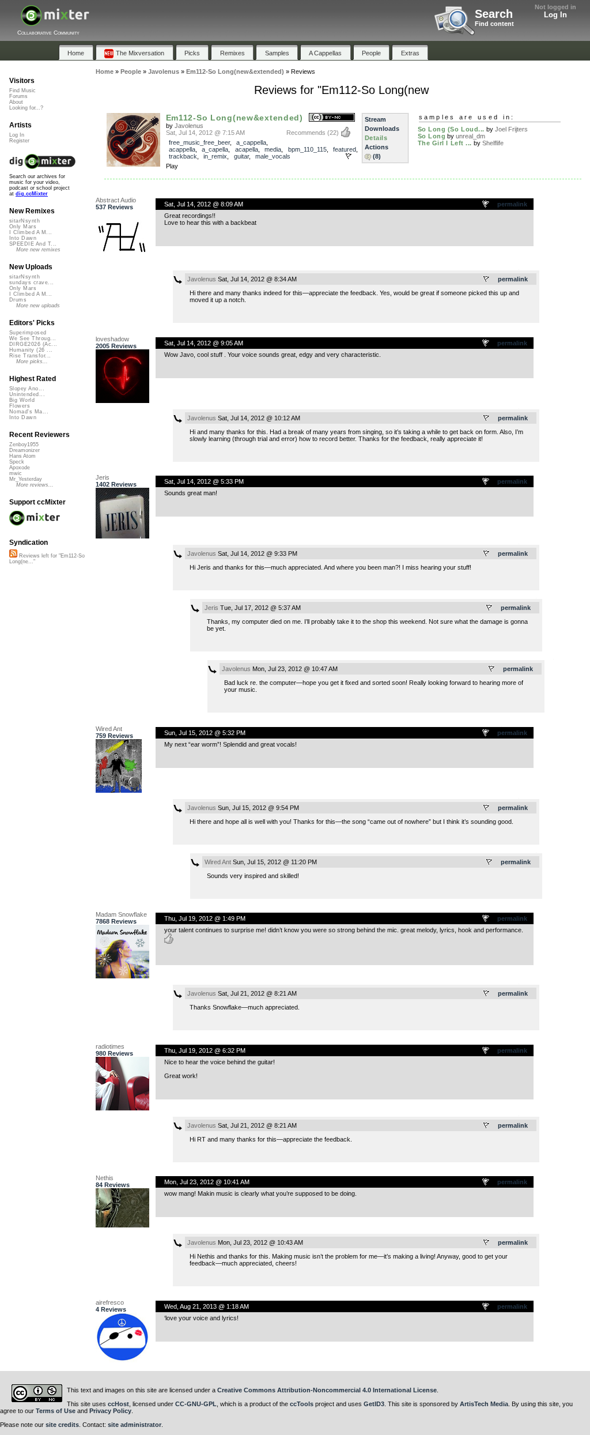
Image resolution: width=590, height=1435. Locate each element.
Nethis (105, 1177)
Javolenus (189, 125)
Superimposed (28, 333)
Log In (555, 14)
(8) (377, 156)
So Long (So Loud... (451, 129)
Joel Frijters (511, 129)
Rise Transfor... (30, 356)
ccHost (118, 1403)
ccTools (301, 1403)
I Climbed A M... (30, 232)
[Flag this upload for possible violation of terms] (348, 156)
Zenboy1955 (24, 444)
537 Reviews (114, 207)
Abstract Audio (116, 200)
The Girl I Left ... (445, 143)
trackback (183, 156)
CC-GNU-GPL (196, 1403)
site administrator (134, 1424)
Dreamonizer (24, 450)
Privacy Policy (110, 1410)
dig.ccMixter (32, 194)
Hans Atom (22, 456)
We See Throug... (32, 338)
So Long (432, 136)
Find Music (22, 90)
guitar (241, 156)
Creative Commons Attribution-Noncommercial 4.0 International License (327, 1390)
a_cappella (251, 142)
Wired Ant (109, 728)
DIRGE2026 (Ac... (33, 344)
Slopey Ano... (26, 388)
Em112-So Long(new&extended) (234, 117)
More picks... (32, 361)
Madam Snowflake (121, 914)
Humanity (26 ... (30, 350)
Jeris (102, 477)
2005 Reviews (116, 345)
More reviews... (35, 485)
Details (376, 137)
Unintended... (27, 394)
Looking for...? (26, 108)
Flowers (19, 406)
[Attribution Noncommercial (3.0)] (332, 118)
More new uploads (38, 305)
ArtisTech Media (484, 1403)
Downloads (382, 128)
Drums (18, 300)
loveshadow (112, 339)
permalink (512, 204)
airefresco (110, 1302)
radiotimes (110, 1046)
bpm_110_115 (307, 149)
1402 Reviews (116, 484)
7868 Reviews (116, 921)
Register (19, 141)
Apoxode (19, 467)
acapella (246, 149)
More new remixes (38, 250)
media (272, 149)
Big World (22, 400)
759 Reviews (114, 735)
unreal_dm (470, 136)
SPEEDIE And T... (32, 244)
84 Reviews (113, 1184)
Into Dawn (22, 238)
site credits (62, 1424)
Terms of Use (55, 1410)
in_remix (215, 156)
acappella (182, 149)
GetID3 (374, 1403)
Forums (18, 96)
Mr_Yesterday (25, 479)
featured (344, 149)
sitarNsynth (24, 221)
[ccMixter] (55, 21)
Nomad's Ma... (28, 412)
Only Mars (22, 226)
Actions (376, 147)
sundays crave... (31, 282)
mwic (15, 473)
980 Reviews (114, 1053)
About (16, 102)
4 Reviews (111, 1309)
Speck (16, 462)
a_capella (215, 149)
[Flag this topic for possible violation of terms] (486, 205)
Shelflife (493, 143)
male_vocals (272, 156)
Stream (375, 119)
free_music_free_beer (199, 142)
